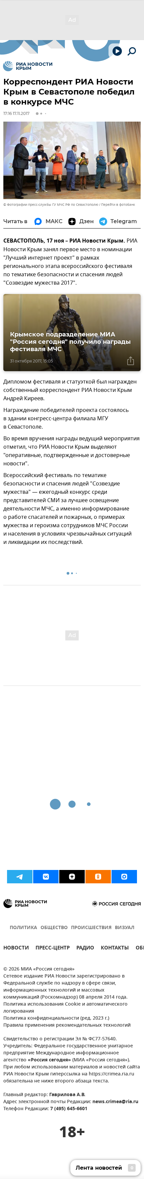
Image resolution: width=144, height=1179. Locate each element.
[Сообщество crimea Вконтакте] (46, 876)
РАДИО (85, 948)
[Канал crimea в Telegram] (19, 876)
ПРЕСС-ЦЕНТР (52, 948)
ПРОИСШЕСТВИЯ (91, 928)
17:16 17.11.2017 (16, 113)
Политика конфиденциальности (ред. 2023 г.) (56, 1018)
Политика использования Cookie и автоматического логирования (65, 1008)
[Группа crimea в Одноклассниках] (98, 876)
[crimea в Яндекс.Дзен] (72, 876)
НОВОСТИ (16, 948)
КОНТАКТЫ (115, 948)
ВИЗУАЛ (124, 928)
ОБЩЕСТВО (54, 928)
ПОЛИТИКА (23, 928)
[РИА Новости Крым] (27, 66)
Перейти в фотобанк (118, 204)
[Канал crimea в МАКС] (124, 876)
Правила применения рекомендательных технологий (67, 1025)
